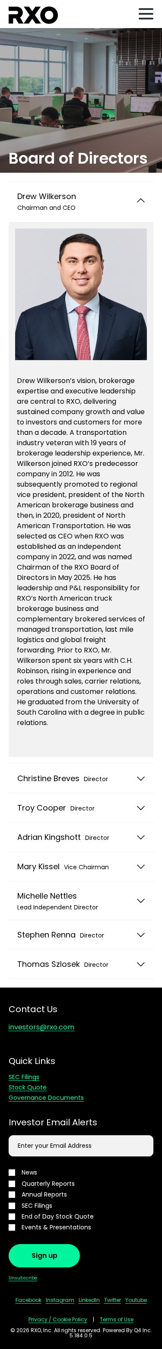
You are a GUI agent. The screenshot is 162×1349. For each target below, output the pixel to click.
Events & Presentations (56, 1227)
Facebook (28, 1300)
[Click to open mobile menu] (146, 15)
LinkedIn (89, 1300)
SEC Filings (24, 1077)
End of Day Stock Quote (58, 1216)
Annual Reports (44, 1194)
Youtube (136, 1300)
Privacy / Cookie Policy (58, 1319)
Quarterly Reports (48, 1184)
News (29, 1172)
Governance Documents (46, 1097)
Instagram (60, 1300)
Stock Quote (28, 1087)
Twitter (112, 1300)
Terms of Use (116, 1319)
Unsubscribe (23, 1278)
